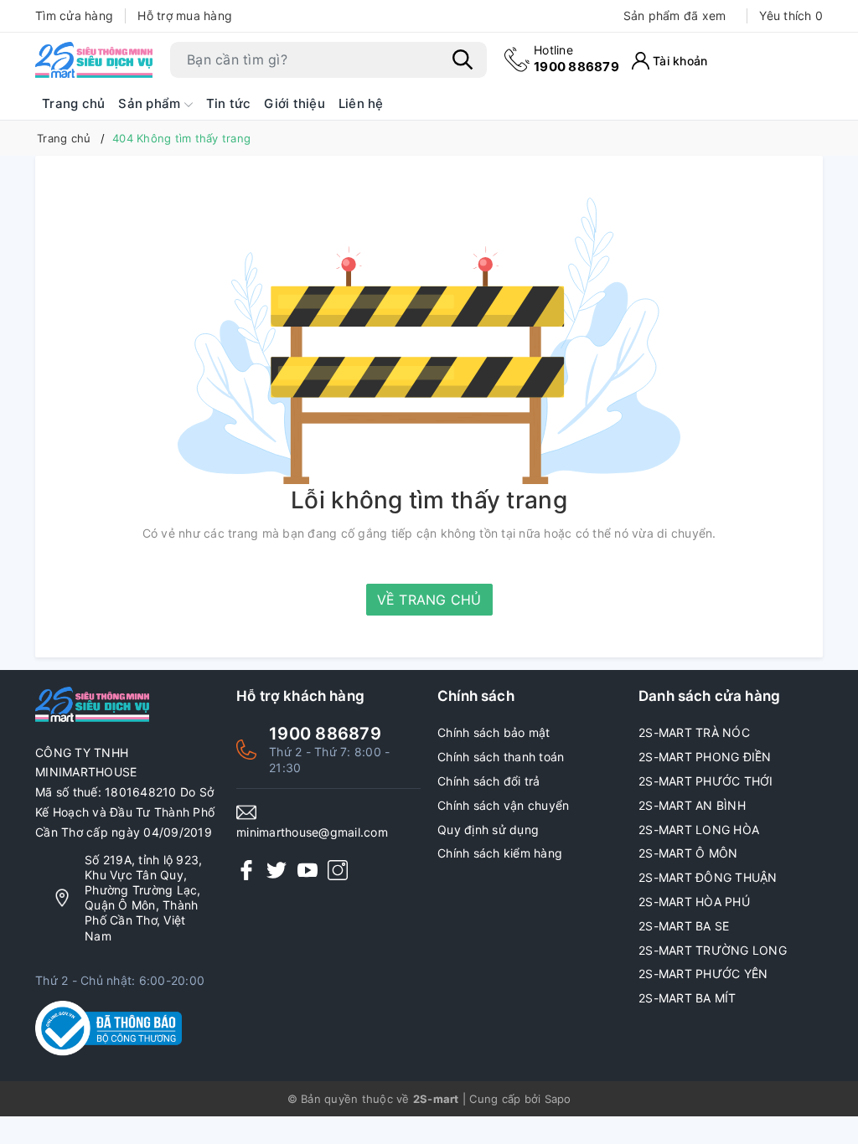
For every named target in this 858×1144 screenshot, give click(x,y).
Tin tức (228, 103)
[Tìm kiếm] (462, 59)
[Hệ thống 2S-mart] (93, 60)
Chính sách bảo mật (493, 732)
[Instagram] (338, 869)
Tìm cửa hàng (74, 15)
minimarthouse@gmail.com (312, 832)
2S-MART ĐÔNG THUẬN (708, 877)
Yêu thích (791, 15)
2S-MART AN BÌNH (692, 805)
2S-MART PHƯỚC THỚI (705, 781)
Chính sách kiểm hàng (499, 853)
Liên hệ (361, 103)
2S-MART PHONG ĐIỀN (705, 757)
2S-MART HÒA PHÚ (694, 901)
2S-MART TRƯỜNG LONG (712, 950)
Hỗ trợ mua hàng (184, 15)
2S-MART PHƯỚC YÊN (703, 973)
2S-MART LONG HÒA (698, 829)
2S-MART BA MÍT (687, 998)
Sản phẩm (150, 103)
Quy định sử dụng (488, 829)
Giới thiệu (294, 103)
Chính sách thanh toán (500, 757)
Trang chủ (73, 103)
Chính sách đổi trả (488, 781)
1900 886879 (576, 58)
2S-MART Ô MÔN (687, 853)
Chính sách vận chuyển (503, 805)
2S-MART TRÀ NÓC (694, 732)
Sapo (558, 1098)
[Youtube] (307, 869)
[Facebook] (246, 869)
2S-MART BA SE (683, 926)
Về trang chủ (429, 599)
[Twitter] (276, 869)
